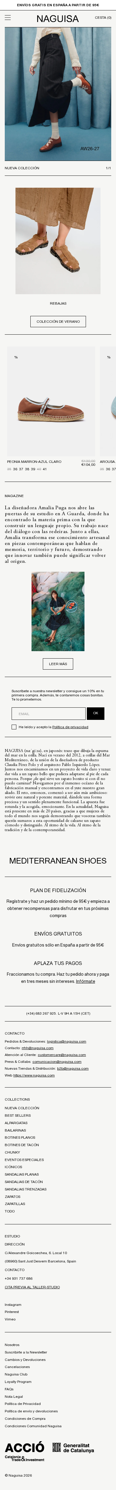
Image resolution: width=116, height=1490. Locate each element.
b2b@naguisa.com (73, 1068)
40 (39, 469)
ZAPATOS (12, 1197)
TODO (10, 1211)
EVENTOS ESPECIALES (24, 1160)
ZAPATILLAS (15, 1204)
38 (27, 469)
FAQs (9, 1389)
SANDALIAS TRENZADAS (25, 1189)
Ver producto (51, 427)
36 (15, 469)
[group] (58, 94)
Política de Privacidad (23, 1404)
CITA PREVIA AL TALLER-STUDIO (32, 1287)
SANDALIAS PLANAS (22, 1174)
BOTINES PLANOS (20, 1137)
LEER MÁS (58, 664)
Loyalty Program (18, 1382)
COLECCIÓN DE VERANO (58, 321)
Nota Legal (14, 1397)
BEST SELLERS (18, 1115)
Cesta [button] (103, 17)
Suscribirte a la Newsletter (26, 1352)
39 (33, 469)
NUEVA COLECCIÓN (22, 1108)
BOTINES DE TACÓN (22, 1145)
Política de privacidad (70, 727)
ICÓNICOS (13, 1167)
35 (9, 469)
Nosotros (12, 1345)
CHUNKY (12, 1152)
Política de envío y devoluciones (31, 1411)
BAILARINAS (15, 1130)
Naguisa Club (16, 1374)
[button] (18, 17)
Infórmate (85, 981)
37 (21, 469)
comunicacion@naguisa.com (56, 1062)
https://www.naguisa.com (34, 1075)
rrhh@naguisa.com (38, 1048)
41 (45, 469)
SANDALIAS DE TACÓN (24, 1182)
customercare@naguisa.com (62, 1055)
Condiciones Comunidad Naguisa (33, 1426)
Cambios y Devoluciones (25, 1360)
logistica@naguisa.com (66, 1041)
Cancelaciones (17, 1367)
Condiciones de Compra (25, 1419)
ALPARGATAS (16, 1123)
